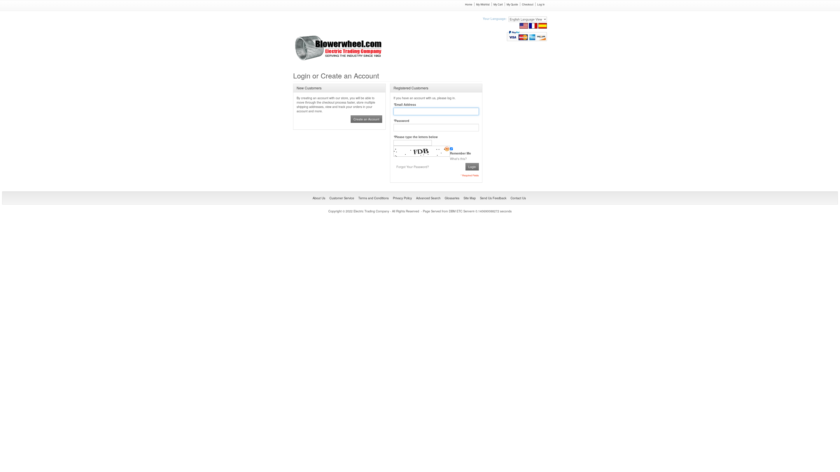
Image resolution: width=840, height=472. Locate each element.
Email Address (405, 104)
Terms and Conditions (373, 198)
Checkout (527, 4)
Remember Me (460, 153)
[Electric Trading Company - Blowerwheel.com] (339, 48)
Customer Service (341, 198)
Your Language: (495, 18)
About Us (319, 198)
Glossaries (452, 198)
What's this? (458, 158)
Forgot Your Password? (412, 167)
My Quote (512, 4)
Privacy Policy (402, 198)
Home (468, 4)
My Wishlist (483, 4)
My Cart (498, 4)
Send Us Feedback (493, 198)
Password (401, 120)
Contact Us (518, 198)
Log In (541, 4)
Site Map (470, 198)
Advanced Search (428, 198)
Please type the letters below (416, 137)
